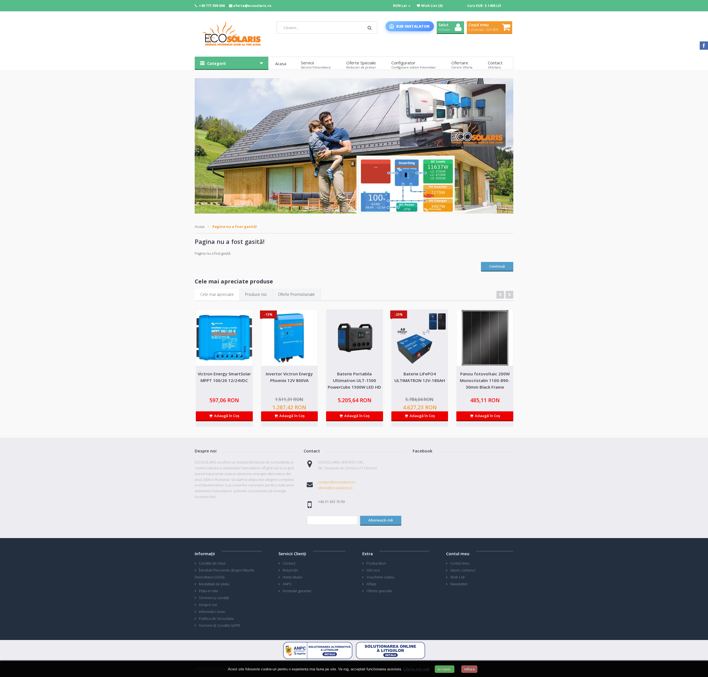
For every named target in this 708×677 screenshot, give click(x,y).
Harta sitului (292, 577)
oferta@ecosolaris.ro (252, 5)
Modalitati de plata (214, 583)
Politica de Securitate (216, 618)
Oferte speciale (379, 590)
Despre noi (208, 604)
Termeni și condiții (214, 597)
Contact (289, 563)
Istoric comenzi (462, 570)
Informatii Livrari (212, 611)
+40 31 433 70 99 (331, 501)
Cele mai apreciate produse (234, 281)
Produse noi (256, 294)
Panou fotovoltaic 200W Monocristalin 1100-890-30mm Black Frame (485, 380)
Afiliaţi (371, 583)
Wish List (457, 577)
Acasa (199, 226)
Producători (376, 563)
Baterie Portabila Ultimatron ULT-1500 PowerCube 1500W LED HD (354, 380)
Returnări (290, 570)
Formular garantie (297, 590)
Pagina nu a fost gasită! (234, 226)
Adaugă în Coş (225, 415)
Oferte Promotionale (296, 294)
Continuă (497, 266)
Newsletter (459, 583)
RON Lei (400, 5)
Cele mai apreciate (217, 294)
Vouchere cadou (380, 577)
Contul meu (459, 563)
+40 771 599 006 (212, 5)
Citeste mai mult (416, 669)
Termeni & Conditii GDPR (219, 625)
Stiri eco (373, 570)
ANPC (287, 583)
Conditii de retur (212, 563)
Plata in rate (208, 590)
